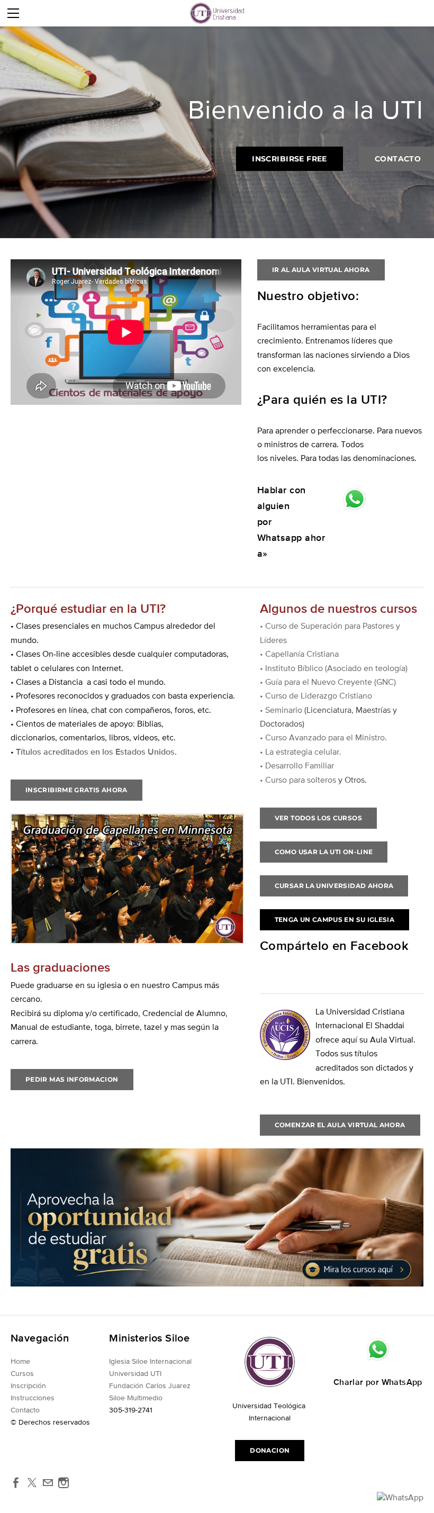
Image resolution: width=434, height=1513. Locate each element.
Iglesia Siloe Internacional (150, 1361)
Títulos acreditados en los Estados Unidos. (96, 751)
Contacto (25, 1410)
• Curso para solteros (298, 779)
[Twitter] (31, 1482)
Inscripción (28, 1385)
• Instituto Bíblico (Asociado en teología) (334, 668)
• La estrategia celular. (300, 751)
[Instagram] (63, 1482)
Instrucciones (33, 1397)
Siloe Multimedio (137, 1397)
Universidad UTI (135, 1373)
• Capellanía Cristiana (299, 653)
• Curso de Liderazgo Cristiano (316, 695)
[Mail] (47, 1482)
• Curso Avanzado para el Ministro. (323, 737)
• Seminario (282, 709)
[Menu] (13, 13)
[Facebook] (16, 1482)
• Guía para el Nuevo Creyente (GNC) (328, 681)
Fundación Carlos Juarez (150, 1385)
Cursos (22, 1373)
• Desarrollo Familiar (297, 765)
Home (20, 1361)
